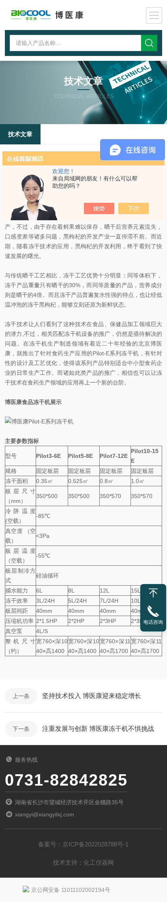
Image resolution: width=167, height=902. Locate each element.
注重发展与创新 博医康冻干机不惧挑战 (98, 728)
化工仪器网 (99, 862)
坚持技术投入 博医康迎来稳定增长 (91, 695)
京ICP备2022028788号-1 (95, 844)
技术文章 (20, 134)
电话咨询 (153, 622)
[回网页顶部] (153, 593)
